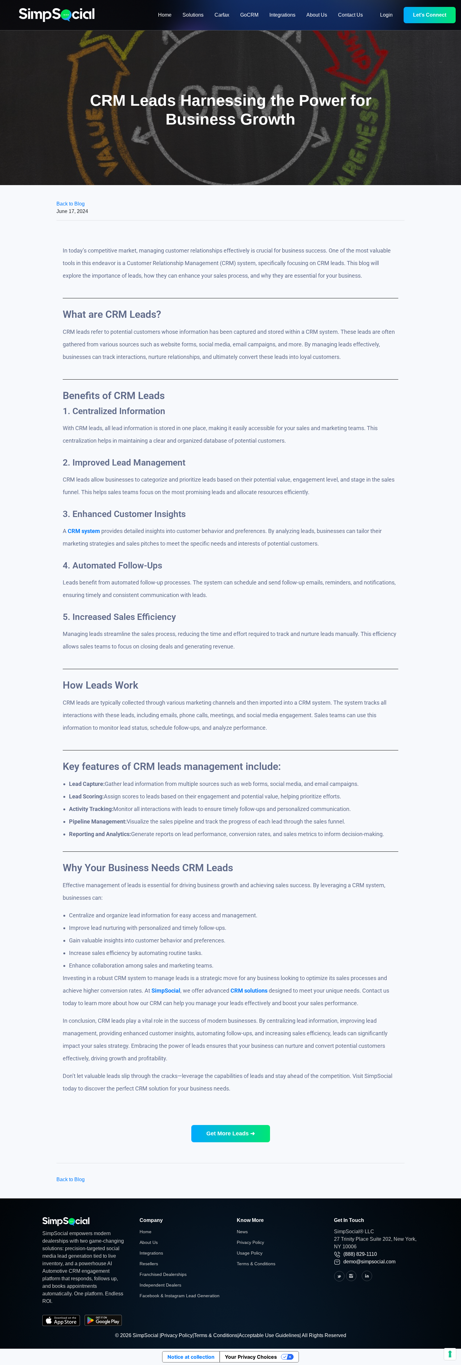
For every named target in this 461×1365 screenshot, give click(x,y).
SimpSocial (165, 990)
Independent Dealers (160, 1285)
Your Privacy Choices (251, 1357)
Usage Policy (249, 1253)
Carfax (222, 15)
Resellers (149, 1263)
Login (386, 15)
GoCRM (249, 15)
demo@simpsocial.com (369, 1261)
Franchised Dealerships (163, 1274)
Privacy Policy (250, 1242)
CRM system (84, 531)
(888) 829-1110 (360, 1254)
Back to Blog (70, 203)
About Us (316, 15)
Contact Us (350, 15)
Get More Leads (230, 1133)
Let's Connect (429, 15)
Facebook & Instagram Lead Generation (180, 1295)
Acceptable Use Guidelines (269, 1335)
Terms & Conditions (256, 1263)
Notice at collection (191, 1357)
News (242, 1231)
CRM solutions (249, 990)
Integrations (282, 15)
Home (165, 15)
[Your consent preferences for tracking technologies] (450, 1354)
